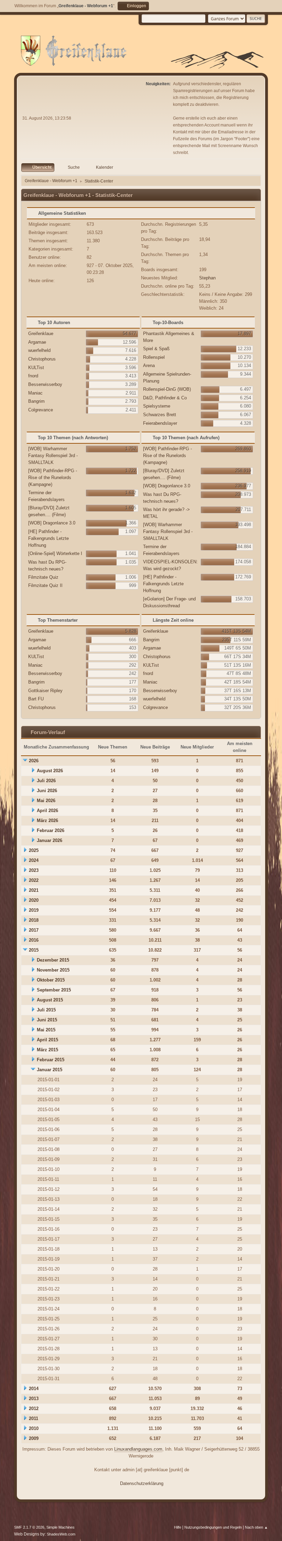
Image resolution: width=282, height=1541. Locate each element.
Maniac (35, 393)
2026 (34, 760)
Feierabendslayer (160, 423)
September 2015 (54, 990)
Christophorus (42, 359)
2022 (34, 880)
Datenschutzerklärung (141, 1483)
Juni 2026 (47, 790)
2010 (34, 1428)
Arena (149, 365)
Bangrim (36, 401)
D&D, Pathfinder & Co (165, 397)
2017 (34, 930)
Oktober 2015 (51, 980)
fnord (33, 375)
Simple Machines (60, 1527)
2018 (34, 920)
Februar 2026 (50, 830)
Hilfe (177, 1527)
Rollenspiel (154, 357)
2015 (34, 950)
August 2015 (50, 999)
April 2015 (47, 1039)
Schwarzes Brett (159, 414)
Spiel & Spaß (156, 348)
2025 (34, 850)
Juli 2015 (46, 1009)
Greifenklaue (40, 333)
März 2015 (47, 1049)
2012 (34, 1408)
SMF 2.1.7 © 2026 (29, 1527)
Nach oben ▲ (256, 1527)
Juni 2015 (47, 1019)
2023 (34, 870)
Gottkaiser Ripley (45, 690)
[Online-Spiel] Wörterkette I (55, 553)
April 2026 (47, 810)
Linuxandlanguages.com (138, 1449)
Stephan (207, 277)
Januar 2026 (49, 840)
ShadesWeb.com (61, 1534)
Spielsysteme (156, 406)
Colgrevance (40, 409)
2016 (34, 940)
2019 (34, 910)
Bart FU (36, 698)
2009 (34, 1438)
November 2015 (53, 970)
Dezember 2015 (53, 960)
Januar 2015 (49, 1069)
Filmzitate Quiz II (45, 585)
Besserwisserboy (45, 384)
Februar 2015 (50, 1059)
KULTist (36, 367)
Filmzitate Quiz (43, 577)
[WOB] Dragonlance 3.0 (51, 522)
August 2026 (50, 770)
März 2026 (47, 820)
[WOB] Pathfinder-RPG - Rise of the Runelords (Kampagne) (52, 477)
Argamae (37, 342)
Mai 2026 (46, 800)
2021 (34, 890)
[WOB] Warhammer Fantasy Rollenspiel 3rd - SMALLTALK (53, 455)
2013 (34, 1398)
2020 (34, 900)
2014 (34, 1388)
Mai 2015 (46, 1029)
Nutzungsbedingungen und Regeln (213, 1527)
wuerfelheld (39, 350)
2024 (34, 860)
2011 (33, 1418)
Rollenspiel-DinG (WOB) (167, 389)
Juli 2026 (46, 780)
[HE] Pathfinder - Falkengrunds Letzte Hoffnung (48, 538)
